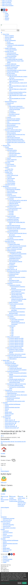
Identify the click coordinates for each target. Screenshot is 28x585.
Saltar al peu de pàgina (7, 5)
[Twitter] (2, 10)
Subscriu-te (3, 482)
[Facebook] (4, 10)
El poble (3, 529)
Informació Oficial (7, 520)
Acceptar (24, 583)
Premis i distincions (7, 535)
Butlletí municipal (7, 549)
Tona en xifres (6, 537)
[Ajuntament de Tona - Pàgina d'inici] (9, 26)
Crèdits (4, 562)
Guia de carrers (6, 526)
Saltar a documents (7, 4)
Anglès (6, 16)
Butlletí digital (6, 548)
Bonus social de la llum (4, 500)
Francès (7, 19)
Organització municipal (8, 518)
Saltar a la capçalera (7, 1)
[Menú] (1, 32)
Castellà (7, 15)
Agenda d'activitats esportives (10, 543)
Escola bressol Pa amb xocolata (13, 500)
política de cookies (13, 580)
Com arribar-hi (6, 523)
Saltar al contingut (6, 2)
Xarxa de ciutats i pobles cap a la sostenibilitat (22, 504)
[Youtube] (6, 10)
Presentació (6, 531)
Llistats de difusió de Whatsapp (10, 540)
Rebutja (19, 583)
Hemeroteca (6, 551)
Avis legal (5, 556)
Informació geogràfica (8, 524)
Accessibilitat (6, 560)
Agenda (5, 542)
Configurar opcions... (5, 583)
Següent (7, 471)
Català (6, 13)
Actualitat (3, 539)
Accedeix (3, 453)
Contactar (3, 8)
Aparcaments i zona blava (9, 528)
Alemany (7, 18)
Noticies (5, 545)
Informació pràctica (5, 521)
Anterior (3, 471)
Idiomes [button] (5, 11)
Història (5, 534)
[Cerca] (18, 30)
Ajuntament (4, 517)
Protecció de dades (7, 559)
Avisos (4, 546)
